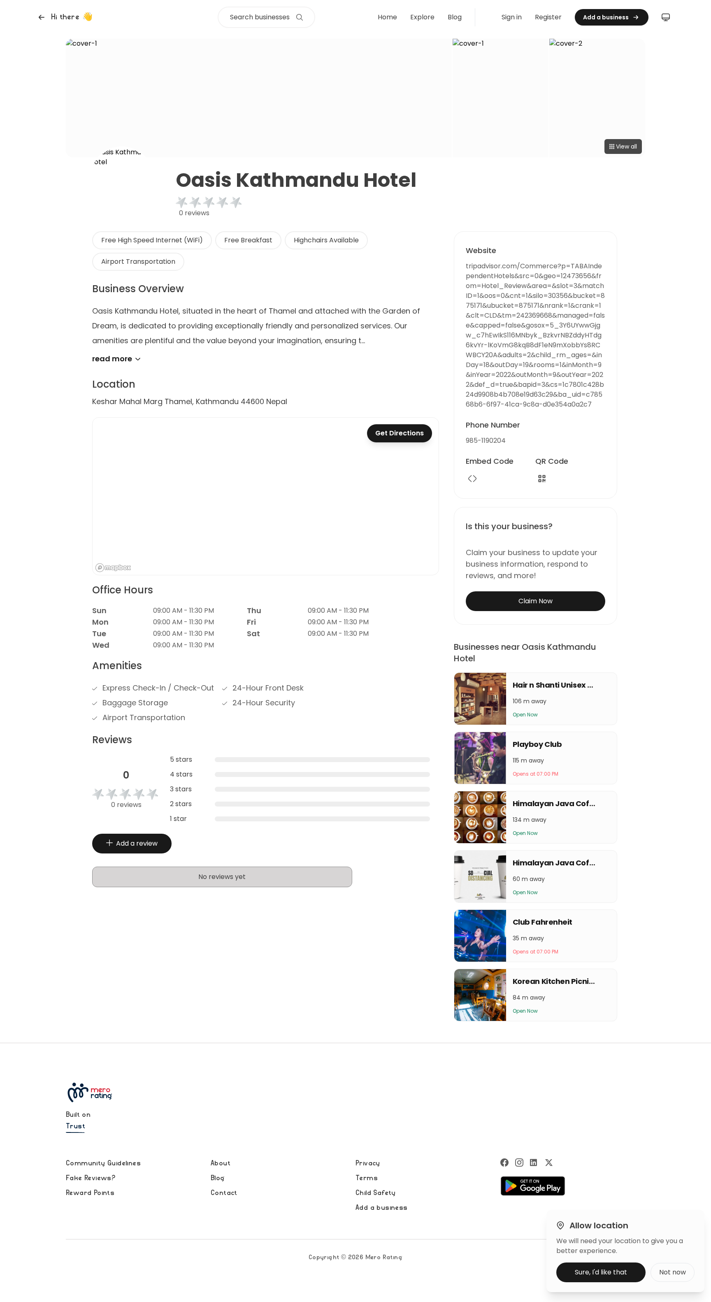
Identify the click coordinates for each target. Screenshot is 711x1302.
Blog (455, 17)
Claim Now (535, 601)
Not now (672, 1272)
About (220, 1163)
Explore (422, 17)
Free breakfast (248, 240)
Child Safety (376, 1193)
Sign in (512, 17)
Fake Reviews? (90, 1178)
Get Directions (399, 433)
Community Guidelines (103, 1163)
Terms (367, 1178)
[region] (266, 496)
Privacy (368, 1163)
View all (626, 146)
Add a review (137, 843)
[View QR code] (541, 478)
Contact (224, 1193)
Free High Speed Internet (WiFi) (152, 240)
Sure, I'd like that (601, 1272)
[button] (64, 17)
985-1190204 (486, 440)
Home (387, 17)
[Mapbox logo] (113, 567)
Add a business (382, 1207)
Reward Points (90, 1193)
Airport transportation (138, 261)
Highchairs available (326, 240)
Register (548, 17)
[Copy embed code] (472, 478)
